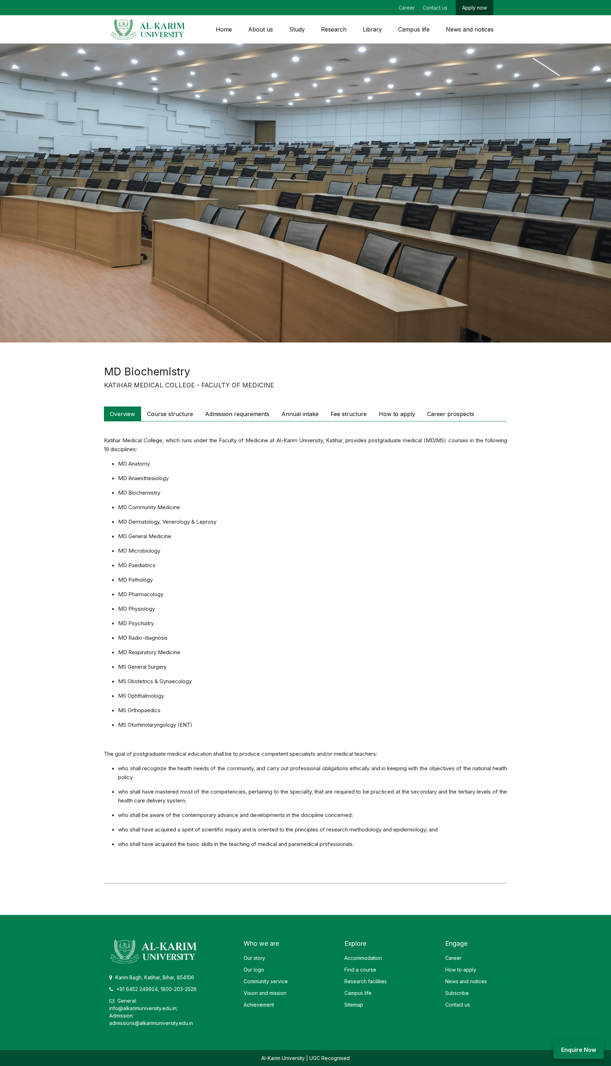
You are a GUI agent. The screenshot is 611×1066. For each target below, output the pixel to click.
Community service (266, 981)
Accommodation (363, 958)
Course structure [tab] (170, 413)
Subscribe (457, 993)
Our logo (254, 970)
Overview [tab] (122, 413)
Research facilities (365, 981)
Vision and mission (265, 993)
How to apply (460, 970)
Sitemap (353, 1005)
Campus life (414, 29)
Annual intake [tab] (300, 413)
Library (372, 29)
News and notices (470, 29)
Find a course (360, 970)
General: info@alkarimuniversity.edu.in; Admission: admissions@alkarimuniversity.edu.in (151, 1012)
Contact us (435, 8)
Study (297, 29)
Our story (254, 958)
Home (224, 29)
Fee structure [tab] (349, 413)
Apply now (474, 8)
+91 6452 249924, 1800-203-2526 (156, 989)
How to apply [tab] (397, 413)
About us (260, 29)
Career (406, 8)
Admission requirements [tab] (237, 413)
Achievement (259, 1005)
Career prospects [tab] (450, 413)
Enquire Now (578, 1049)
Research (334, 29)
